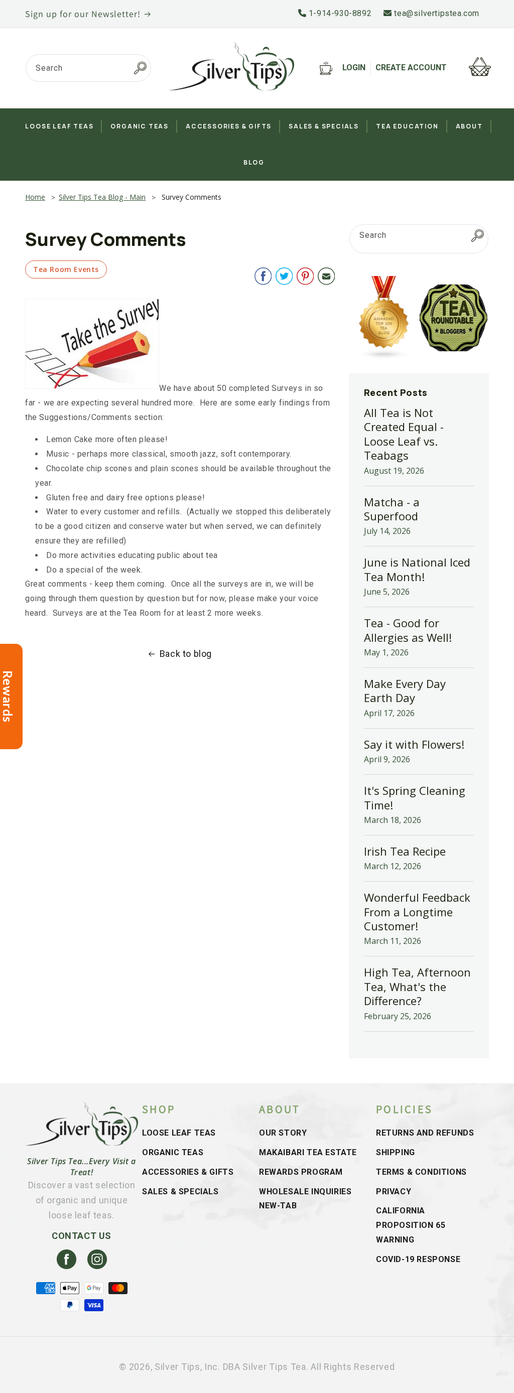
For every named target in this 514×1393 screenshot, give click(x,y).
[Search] (140, 68)
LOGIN (353, 67)
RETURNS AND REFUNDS (425, 1133)
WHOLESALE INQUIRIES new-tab (305, 1199)
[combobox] (88, 68)
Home (35, 197)
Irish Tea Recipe (405, 851)
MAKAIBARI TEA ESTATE (308, 1152)
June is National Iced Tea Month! (417, 569)
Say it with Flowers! (414, 744)
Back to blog (186, 653)
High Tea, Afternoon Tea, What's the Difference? (417, 986)
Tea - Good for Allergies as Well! (408, 629)
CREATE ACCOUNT (411, 67)
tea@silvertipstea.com (435, 13)
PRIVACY (393, 1191)
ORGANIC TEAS (172, 1152)
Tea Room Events (66, 269)
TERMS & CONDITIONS (421, 1172)
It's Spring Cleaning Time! (414, 797)
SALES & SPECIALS (180, 1191)
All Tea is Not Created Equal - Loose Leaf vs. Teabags (404, 434)
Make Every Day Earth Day (405, 690)
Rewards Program (301, 1172)
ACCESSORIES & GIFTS (187, 1172)
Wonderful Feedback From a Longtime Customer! (417, 911)
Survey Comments (191, 197)
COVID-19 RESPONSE (418, 1259)
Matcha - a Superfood (392, 508)
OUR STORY (283, 1133)
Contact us (81, 1235)
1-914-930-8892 (338, 13)
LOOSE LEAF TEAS (179, 1133)
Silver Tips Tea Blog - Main (102, 197)
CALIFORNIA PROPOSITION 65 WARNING (410, 1225)
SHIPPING (395, 1152)
